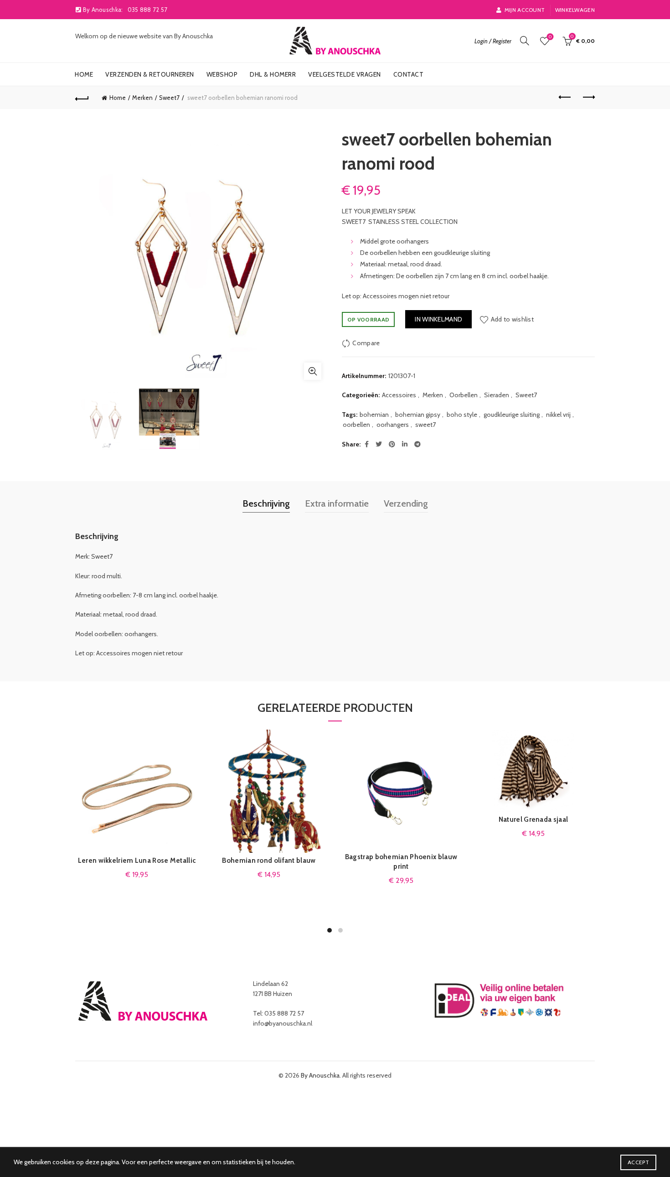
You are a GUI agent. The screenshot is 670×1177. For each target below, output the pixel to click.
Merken (142, 97)
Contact (408, 74)
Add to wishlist (512, 319)
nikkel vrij (558, 414)
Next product (588, 97)
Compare (366, 343)
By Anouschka (320, 1075)
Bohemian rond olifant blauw (268, 860)
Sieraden (496, 395)
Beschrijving (266, 503)
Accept (638, 1162)
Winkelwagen (575, 9)
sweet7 (425, 424)
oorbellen (356, 424)
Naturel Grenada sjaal (533, 819)
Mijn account (525, 9)
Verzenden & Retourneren (149, 74)
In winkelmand (438, 319)
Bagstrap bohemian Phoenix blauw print (401, 862)
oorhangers (392, 424)
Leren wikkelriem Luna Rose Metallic (137, 860)
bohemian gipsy (417, 414)
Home (84, 74)
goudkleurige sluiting (512, 414)
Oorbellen (463, 395)
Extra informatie (337, 503)
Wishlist (550, 37)
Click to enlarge (312, 371)
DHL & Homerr (273, 74)
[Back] (82, 97)
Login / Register (492, 41)
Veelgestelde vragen (344, 74)
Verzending (406, 503)
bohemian (374, 414)
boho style (462, 414)
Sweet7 (169, 97)
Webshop (222, 74)
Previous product (565, 97)
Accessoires (399, 395)
